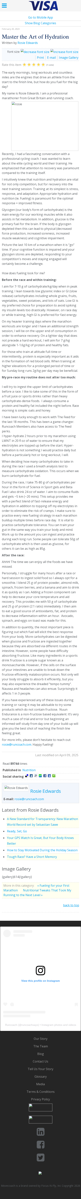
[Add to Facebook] (44, 775)
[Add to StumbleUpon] (40, 775)
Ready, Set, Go (17, 831)
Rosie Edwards (28, 43)
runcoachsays (29, 1024)
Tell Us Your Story (40, 1069)
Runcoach (11, 1024)
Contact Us (40, 1061)
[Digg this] (31, 775)
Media (40, 1084)
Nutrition (29, 770)
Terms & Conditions (41, 1092)
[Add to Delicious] (26, 775)
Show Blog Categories (40, 23)
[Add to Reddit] (35, 775)
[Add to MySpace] (49, 775)
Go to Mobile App (40, 17)
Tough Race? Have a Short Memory (32, 857)
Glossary (40, 1076)
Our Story (40, 1039)
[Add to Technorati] (53, 775)
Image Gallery (68, 57)
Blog (40, 1054)
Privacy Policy (40, 1099)
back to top (71, 905)
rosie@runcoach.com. (17, 744)
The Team (40, 1046)
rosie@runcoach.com (29, 799)
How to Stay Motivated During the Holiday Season (42, 850)
